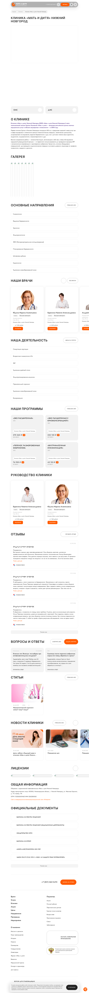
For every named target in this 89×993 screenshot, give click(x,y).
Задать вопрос (71, 641)
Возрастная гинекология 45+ (23, 356)
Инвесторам (14, 952)
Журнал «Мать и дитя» (18, 956)
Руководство (14, 945)
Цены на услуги (70, 340)
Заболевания (51, 925)
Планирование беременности (23, 249)
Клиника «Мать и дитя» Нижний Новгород (23, 322)
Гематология (17, 263)
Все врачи (72, 280)
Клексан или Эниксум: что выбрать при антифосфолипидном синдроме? (27, 655)
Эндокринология (19, 235)
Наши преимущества (17, 935)
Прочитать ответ (18, 669)
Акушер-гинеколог (17, 318)
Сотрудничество (16, 949)
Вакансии (14, 959)
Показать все (71, 205)
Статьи (48, 922)
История (13, 938)
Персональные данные (54, 908)
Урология (16, 228)
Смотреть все (56, 641)
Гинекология (17, 214)
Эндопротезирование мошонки (24, 377)
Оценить (57, 952)
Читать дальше (17, 561)
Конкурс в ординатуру (17, 966)
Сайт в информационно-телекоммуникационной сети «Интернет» (30, 799)
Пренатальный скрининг (21, 384)
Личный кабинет (52, 904)
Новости (13, 942)
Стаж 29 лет (85, 319)
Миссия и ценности (17, 931)
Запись (65, 4)
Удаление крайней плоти (21, 370)
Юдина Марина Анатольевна (25, 313)
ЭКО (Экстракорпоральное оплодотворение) (28, 242)
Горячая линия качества (54, 911)
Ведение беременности (21, 221)
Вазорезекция (18, 398)
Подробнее (18, 328)
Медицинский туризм (17, 963)
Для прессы (14, 970)
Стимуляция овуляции (20, 349)
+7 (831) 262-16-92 (51, 4)
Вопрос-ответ (50, 915)
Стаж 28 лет (16, 320)
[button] (63, 280)
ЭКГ (14, 363)
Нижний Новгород (21, 5)
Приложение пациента (54, 918)
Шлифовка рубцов (19, 256)
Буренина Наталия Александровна (62, 313)
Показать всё (71, 409)
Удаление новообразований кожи (24, 270)
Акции (49, 901)
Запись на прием (68, 882)
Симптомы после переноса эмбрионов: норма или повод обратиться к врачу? (61, 655)
